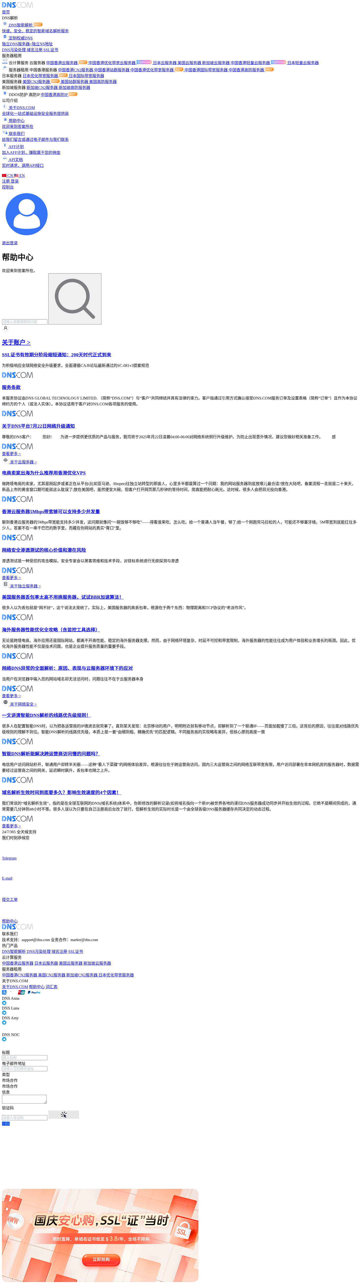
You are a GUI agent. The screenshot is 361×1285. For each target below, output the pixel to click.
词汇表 (51, 987)
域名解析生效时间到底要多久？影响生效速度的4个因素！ (61, 792)
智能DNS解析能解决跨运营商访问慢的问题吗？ (51, 753)
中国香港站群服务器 (112, 70)
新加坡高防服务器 (74, 88)
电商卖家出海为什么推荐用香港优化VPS (44, 472)
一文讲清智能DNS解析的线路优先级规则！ (46, 715)
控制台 (8, 187)
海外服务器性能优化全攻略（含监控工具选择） (51, 629)
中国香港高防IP (55, 95)
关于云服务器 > (23, 462)
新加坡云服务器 (216, 63)
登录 (15, 181)
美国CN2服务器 (37, 82)
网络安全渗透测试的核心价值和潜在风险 (44, 550)
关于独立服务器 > (25, 586)
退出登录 (10, 243)
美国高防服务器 (103, 82)
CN (10, 176)
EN (21, 176)
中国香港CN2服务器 (76, 70)
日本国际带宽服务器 (86, 76)
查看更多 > (11, 454)
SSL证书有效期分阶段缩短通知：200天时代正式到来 (56, 354)
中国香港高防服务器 (247, 70)
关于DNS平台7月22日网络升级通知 (38, 426)
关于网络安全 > (23, 704)
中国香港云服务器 (62, 63)
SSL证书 (50, 50)
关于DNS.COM (15, 987)
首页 (6, 12)
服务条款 (11, 387)
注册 (6, 181)
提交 (6, 1124)
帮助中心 (37, 987)
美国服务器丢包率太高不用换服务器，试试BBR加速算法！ (63, 597)
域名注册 (35, 50)
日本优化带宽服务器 (41, 76)
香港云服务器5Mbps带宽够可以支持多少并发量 (51, 511)
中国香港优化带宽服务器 (152, 70)
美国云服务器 (190, 63)
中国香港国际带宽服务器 (206, 70)
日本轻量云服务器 (303, 63)
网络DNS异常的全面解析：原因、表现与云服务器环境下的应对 (67, 668)
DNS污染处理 (14, 50)
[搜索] (74, 298)
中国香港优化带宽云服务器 (112, 63)
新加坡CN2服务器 (43, 88)
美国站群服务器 (75, 82)
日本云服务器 (165, 63)
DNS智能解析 (14, 951)
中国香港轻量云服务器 (251, 63)
